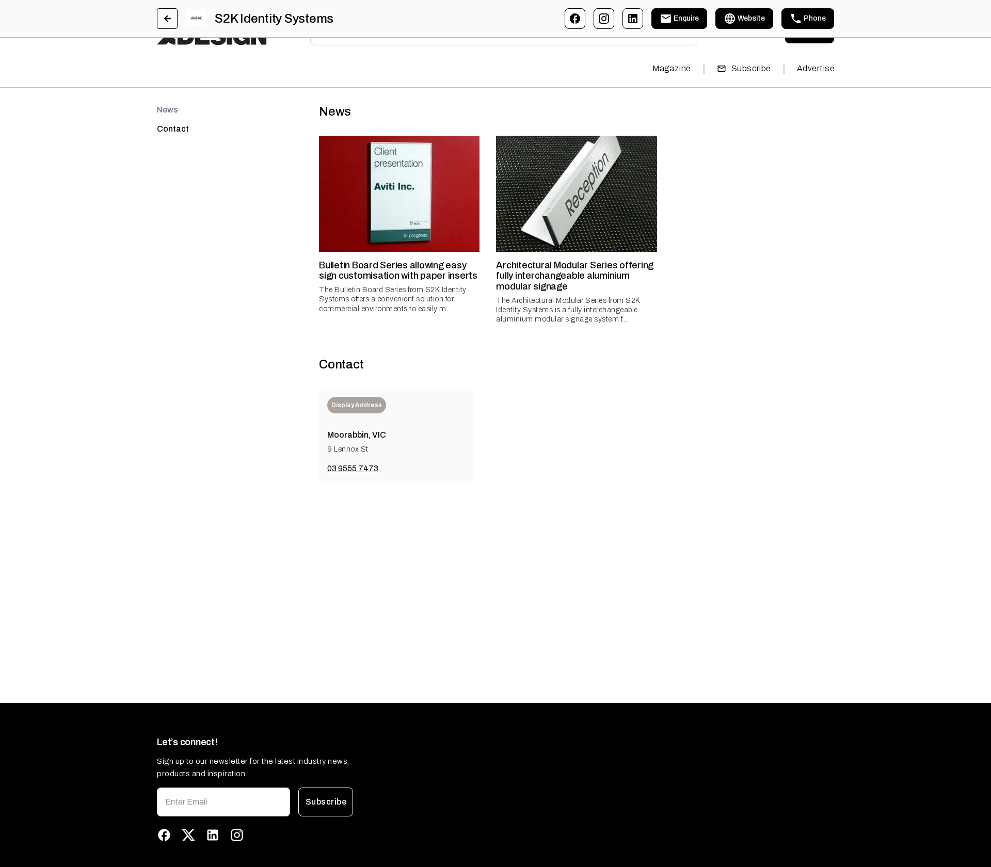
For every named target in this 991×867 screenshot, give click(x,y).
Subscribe (751, 68)
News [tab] (167, 109)
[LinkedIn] (632, 18)
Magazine (671, 68)
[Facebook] (575, 18)
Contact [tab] (173, 128)
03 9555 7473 (352, 468)
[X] (188, 835)
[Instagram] (604, 18)
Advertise (816, 68)
